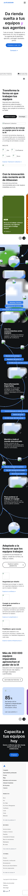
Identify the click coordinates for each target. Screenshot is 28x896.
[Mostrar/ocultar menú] (25, 2)
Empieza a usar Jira (14, 45)
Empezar (14, 755)
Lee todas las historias (11, 680)
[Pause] (24, 78)
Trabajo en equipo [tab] (10, 116)
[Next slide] (24, 238)
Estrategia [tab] (22, 116)
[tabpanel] (14, 145)
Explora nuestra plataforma (13, 565)
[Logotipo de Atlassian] (8, 2)
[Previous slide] (20, 238)
